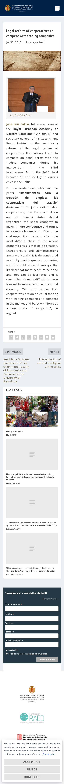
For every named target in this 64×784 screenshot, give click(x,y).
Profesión (9, 632)
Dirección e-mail (13, 604)
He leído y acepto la (27, 654)
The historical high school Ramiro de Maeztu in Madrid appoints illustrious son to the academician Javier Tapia (31, 524)
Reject (32, 769)
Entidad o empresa (14, 640)
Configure (32, 777)
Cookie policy (49, 754)
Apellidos (9, 623)
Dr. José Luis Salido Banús (20, 115)
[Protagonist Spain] (32, 411)
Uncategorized (35, 42)
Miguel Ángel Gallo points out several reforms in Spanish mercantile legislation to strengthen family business (30, 477)
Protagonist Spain (14, 431)
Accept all (32, 762)
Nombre (9, 614)
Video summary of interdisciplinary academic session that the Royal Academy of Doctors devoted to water (30, 569)
